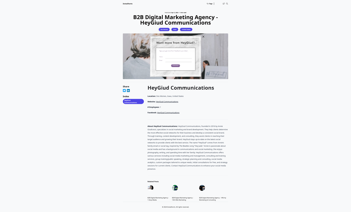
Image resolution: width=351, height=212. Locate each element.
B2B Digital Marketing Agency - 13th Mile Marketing (182, 199)
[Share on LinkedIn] (128, 90)
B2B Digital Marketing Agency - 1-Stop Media (158, 199)
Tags (210, 4)
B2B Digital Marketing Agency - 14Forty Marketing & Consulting (212, 199)
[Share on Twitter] (124, 90)
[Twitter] (224, 4)
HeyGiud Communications (130, 101)
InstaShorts (127, 4)
